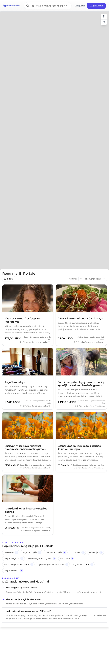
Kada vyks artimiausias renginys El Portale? (28, 611)
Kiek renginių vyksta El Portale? (22, 587)
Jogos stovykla (31, 552)
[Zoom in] (104, 16)
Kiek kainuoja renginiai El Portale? (23, 599)
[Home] (11, 6)
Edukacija (95, 552)
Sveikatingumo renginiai (41, 558)
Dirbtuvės (77, 552)
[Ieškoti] (67, 5)
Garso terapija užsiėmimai (18, 564)
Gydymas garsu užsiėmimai (52, 564)
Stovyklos (10, 552)
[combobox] (92, 278)
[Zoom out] (104, 22)
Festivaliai (66, 558)
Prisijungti (80, 5)
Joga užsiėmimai (82, 564)
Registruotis (96, 5)
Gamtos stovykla (55, 552)
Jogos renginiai (13, 558)
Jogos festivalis (13, 570)
